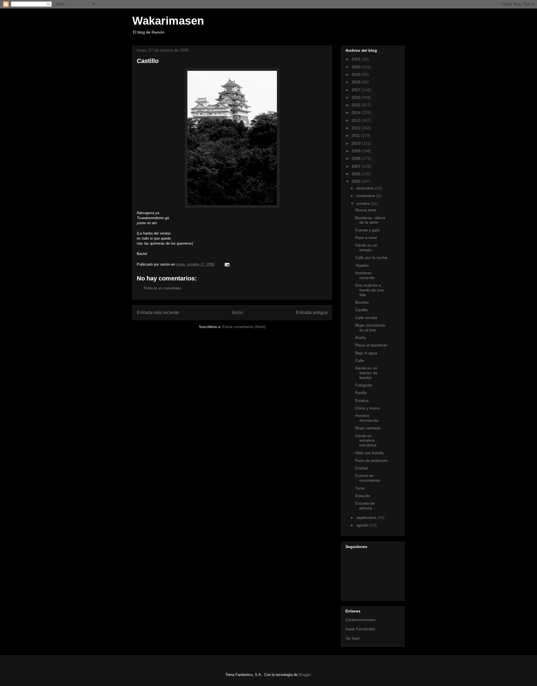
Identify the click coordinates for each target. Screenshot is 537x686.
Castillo (361, 310)
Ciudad (361, 468)
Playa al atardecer (371, 345)
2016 (357, 97)
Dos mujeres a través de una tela (369, 290)
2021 (357, 59)
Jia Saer (352, 638)
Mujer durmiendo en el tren (370, 327)
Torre (359, 488)
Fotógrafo (364, 385)
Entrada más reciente (158, 312)
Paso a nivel (366, 237)
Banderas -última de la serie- (370, 220)
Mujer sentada (368, 428)
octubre (363, 203)
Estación (362, 495)
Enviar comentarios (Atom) (244, 327)
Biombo (362, 302)
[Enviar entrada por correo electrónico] (227, 264)
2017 (357, 90)
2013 (357, 120)
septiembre (366, 517)
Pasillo (361, 392)
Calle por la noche (371, 257)
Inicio (237, 312)
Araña (360, 337)
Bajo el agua (366, 353)
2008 (357, 158)
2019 (357, 74)
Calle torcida (366, 317)
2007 (357, 166)
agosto (362, 525)
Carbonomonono (360, 619)
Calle (359, 360)
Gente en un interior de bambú (366, 373)
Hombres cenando (365, 275)
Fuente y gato (367, 230)
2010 (357, 143)
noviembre (366, 195)
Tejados (362, 265)
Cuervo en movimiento (367, 478)
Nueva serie (365, 210)
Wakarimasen (168, 21)
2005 (357, 181)
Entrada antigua (312, 312)
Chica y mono (367, 408)
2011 (356, 135)
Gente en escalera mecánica (365, 441)
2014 (357, 112)
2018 (357, 82)
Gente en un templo (366, 247)
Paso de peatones (371, 460)
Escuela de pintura (365, 505)
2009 (357, 151)
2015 (357, 105)
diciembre (365, 188)
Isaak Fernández (360, 629)
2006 (357, 174)
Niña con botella (369, 453)
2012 (357, 128)
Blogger (305, 675)
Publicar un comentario (162, 288)
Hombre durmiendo (366, 418)
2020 (357, 67)
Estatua (362, 400)
